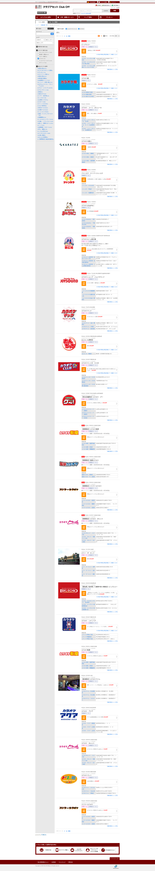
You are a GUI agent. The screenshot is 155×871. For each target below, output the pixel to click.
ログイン (114, 2)
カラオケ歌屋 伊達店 (87, 447)
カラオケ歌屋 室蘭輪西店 (88, 449)
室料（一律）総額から (94, 113)
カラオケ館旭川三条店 (87, 92)
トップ (37, 25)
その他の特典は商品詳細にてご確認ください (107, 54)
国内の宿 (43, 68)
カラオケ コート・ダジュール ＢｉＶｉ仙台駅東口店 (88, 125)
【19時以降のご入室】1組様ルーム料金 (99, 179)
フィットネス (43, 103)
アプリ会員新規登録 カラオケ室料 (97, 717)
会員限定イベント (44, 80)
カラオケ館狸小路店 (87, 94)
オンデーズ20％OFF (86, 13)
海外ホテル (42, 93)
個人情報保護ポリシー (43, 862)
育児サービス (43, 107)
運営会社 (70, 862)
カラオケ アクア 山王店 (88, 730)
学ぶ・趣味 (43, 129)
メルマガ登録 (104, 2)
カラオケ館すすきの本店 (88, 96)
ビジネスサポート (44, 133)
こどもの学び (43, 131)
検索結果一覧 (44, 25)
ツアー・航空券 (44, 95)
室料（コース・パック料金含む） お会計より (100, 685)
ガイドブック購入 (44, 74)
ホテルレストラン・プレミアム (46, 85)
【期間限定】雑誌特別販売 (46, 139)
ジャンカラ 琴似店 (87, 189)
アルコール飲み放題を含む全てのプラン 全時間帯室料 (100, 249)
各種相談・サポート (45, 127)
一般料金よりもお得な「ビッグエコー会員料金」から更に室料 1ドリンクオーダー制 (101, 593)
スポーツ (42, 101)
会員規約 (54, 862)
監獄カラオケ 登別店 (87, 474)
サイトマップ (62, 862)
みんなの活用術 (43, 137)
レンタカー (42, 97)
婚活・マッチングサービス (46, 114)
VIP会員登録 (92, 2)
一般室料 (91, 147)
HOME (98, 5)
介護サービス (43, 109)
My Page (115, 5)
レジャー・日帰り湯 (45, 82)
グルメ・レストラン (45, 87)
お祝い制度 (42, 135)
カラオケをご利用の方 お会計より (97, 655)
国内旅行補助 (43, 78)
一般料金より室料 (93, 50)
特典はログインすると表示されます (95, 437)
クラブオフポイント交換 (46, 70)
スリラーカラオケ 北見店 (88, 507)
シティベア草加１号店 (87, 634)
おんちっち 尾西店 (87, 353)
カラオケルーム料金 (94, 84)
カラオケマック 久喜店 (88, 326)
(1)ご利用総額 (92, 211)
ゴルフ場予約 (43, 105)
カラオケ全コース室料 (94, 316)
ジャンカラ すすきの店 (88, 185)
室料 (90, 345)
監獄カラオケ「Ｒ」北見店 (88, 476)
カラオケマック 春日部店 (88, 328)
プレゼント (42, 72)
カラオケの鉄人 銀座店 (88, 157)
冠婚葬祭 (42, 117)
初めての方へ (106, 5)
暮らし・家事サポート (46, 123)
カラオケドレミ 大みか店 (88, 791)
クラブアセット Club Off (45, 2)
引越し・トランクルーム (46, 121)
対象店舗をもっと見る (112, 69)
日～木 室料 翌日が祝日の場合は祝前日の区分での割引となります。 (101, 369)
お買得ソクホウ (43, 99)
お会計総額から (93, 781)
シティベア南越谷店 (87, 636)
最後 (69, 36)
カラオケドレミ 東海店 (88, 793)
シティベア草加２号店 (87, 638)
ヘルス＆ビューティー (46, 119)
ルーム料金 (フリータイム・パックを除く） (100, 626)
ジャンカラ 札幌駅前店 (88, 192)
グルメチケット (43, 90)
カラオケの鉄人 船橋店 (88, 153)
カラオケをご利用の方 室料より (97, 402)
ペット (41, 125)
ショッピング (43, 111)
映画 (41, 92)
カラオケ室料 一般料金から (96, 282)
